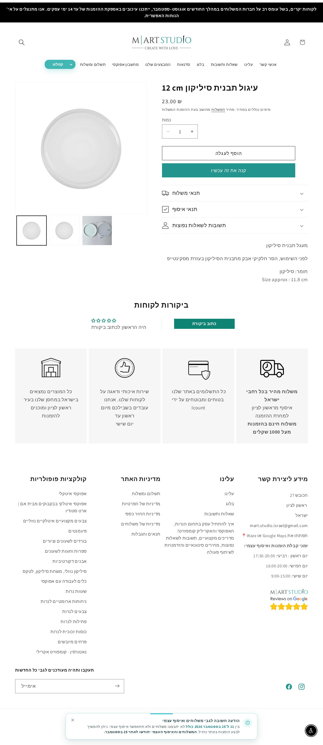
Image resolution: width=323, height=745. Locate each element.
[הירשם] (117, 686)
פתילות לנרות (74, 621)
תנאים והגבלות (145, 534)
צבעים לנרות (74, 611)
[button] (22, 42)
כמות (166, 119)
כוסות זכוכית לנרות (68, 631)
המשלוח (218, 109)
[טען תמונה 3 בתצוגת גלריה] (97, 231)
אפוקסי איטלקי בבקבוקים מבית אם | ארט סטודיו (52, 507)
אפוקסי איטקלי (73, 493)
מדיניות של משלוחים (140, 523)
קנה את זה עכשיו (229, 170)
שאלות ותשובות (219, 513)
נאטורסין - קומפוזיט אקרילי (61, 652)
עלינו (229, 493)
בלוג (230, 503)
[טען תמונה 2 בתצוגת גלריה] (64, 231)
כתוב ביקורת (204, 323)
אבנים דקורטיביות (69, 561)
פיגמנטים (77, 531)
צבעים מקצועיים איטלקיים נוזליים (55, 520)
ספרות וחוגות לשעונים (66, 551)
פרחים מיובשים (72, 642)
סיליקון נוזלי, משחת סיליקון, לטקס (55, 571)
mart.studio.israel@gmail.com (279, 525)
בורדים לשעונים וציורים (65, 541)
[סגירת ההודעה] (73, 720)
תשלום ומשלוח (146, 493)
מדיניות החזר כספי (142, 513)
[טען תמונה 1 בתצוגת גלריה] (31, 231)
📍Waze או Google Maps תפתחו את (274, 535)
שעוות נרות (76, 591)
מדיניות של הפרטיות (141, 503)
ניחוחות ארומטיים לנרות (64, 601)
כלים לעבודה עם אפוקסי (64, 581)
